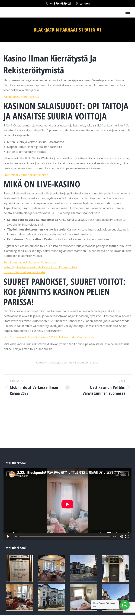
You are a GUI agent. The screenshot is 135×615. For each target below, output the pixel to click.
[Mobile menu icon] (127, 12)
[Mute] (121, 536)
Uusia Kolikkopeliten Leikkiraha (24, 272)
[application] (67, 504)
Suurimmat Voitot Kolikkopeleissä (26, 175)
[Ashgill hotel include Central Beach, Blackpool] (19, 568)
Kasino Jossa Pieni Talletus (21, 97)
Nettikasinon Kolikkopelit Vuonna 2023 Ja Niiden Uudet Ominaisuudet (50, 337)
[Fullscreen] (127, 536)
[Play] (8, 536)
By (70, 362)
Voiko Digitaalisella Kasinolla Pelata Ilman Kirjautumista (40, 267)
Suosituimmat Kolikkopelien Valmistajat (30, 262)
